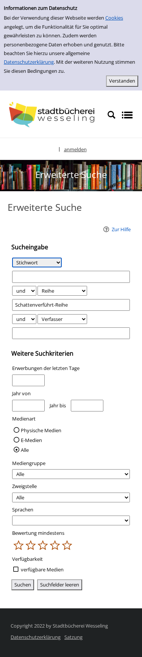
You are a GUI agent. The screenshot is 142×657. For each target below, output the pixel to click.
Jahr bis (58, 405)
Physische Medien (41, 430)
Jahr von (21, 393)
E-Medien (31, 440)
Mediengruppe (28, 463)
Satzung (73, 637)
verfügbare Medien (42, 569)
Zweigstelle (24, 486)
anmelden (75, 149)
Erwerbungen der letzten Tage (46, 368)
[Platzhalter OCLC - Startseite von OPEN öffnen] (53, 114)
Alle (25, 450)
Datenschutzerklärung (29, 61)
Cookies (114, 17)
